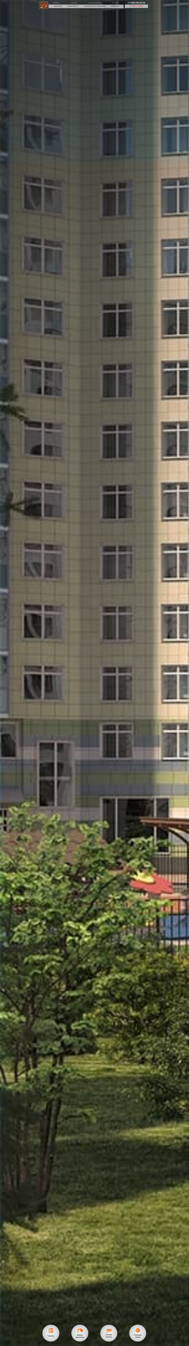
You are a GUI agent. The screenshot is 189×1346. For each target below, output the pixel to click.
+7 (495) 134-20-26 (136, 3)
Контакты (115, 2)
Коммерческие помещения (95, 6)
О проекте (56, 2)
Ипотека (74, 2)
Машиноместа (73, 6)
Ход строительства (94, 2)
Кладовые (115, 6)
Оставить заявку (136, 6)
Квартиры (58, 6)
